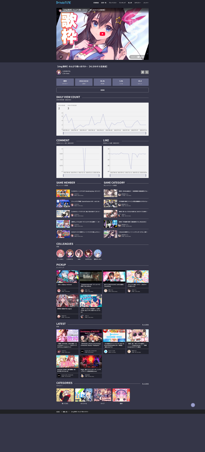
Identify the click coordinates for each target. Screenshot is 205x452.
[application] (102, 123)
